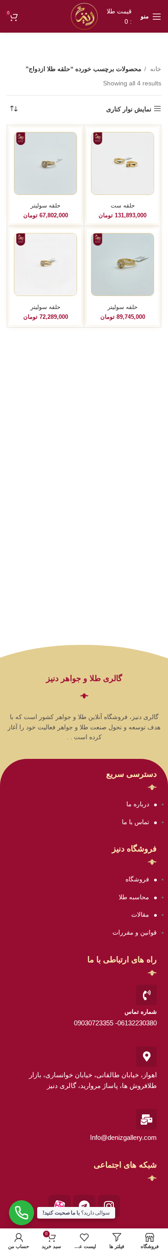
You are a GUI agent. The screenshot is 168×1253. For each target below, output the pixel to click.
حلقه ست (123, 206)
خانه (154, 68)
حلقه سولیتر (45, 206)
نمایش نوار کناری (128, 109)
